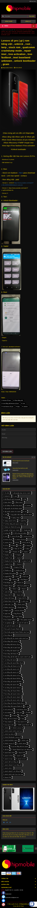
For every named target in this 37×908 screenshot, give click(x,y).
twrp (18, 406)
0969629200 (8, 894)
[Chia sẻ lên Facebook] (4, 822)
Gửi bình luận (7, 451)
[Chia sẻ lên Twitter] (7, 822)
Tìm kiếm (31, 16)
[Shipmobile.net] (18, 864)
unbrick (25, 406)
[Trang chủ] (18, 8)
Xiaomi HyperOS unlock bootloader (21, 460)
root (24, 403)
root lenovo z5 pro (8, 406)
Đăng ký (28, 21)
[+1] (10, 822)
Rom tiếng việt (19, 400)
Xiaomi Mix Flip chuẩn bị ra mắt (20, 468)
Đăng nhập (8, 21)
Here (21, 173)
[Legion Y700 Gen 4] (18, 799)
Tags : (3, 397)
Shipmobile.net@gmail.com (12, 897)
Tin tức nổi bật (7, 457)
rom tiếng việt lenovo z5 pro (11, 403)
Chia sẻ (5, 820)
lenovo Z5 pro (7, 400)
